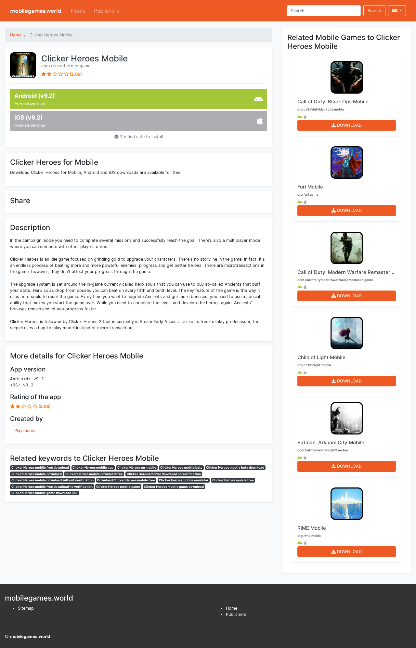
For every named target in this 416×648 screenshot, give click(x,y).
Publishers (106, 10)
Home (78, 10)
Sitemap (26, 608)
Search (374, 10)
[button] (397, 10)
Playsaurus (24, 430)
